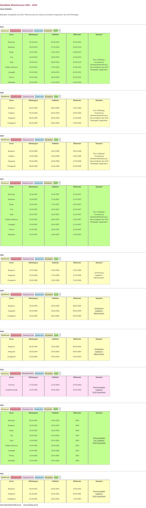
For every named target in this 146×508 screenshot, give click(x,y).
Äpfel (56, 96)
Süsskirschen (15, 31)
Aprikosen (5, 31)
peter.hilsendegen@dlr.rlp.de (10, 505)
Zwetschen (39, 31)
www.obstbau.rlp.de (30, 505)
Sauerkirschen (27, 31)
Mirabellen (48, 31)
